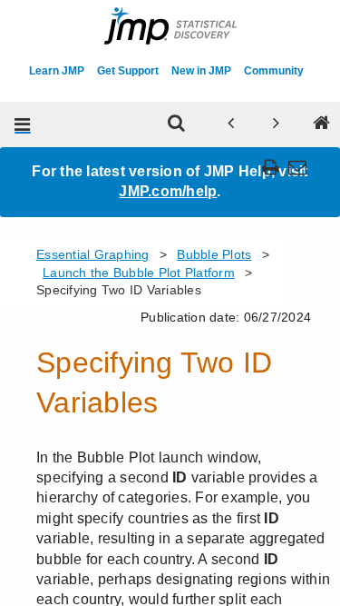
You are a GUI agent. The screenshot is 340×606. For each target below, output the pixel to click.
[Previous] (230, 124)
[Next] (275, 124)
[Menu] (22, 124)
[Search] (176, 124)
